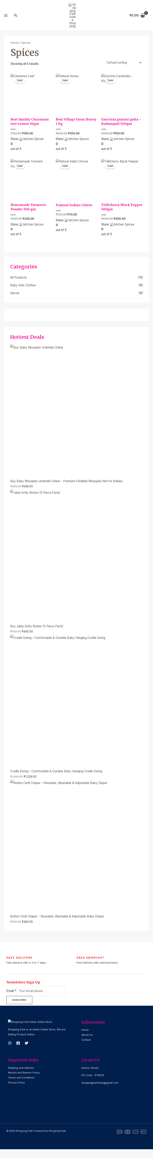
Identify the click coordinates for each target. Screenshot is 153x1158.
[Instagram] (10, 1043)
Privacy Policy (16, 1082)
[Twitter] (26, 1043)
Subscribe (19, 1000)
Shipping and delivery (21, 1067)
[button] (16, 15)
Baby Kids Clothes (23, 285)
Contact (86, 1039)
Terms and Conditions (21, 1077)
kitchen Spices (34, 139)
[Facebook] (18, 1043)
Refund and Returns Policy (24, 1072)
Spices (15, 293)
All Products (18, 277)
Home (15, 42)
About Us (87, 1034)
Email (11, 991)
